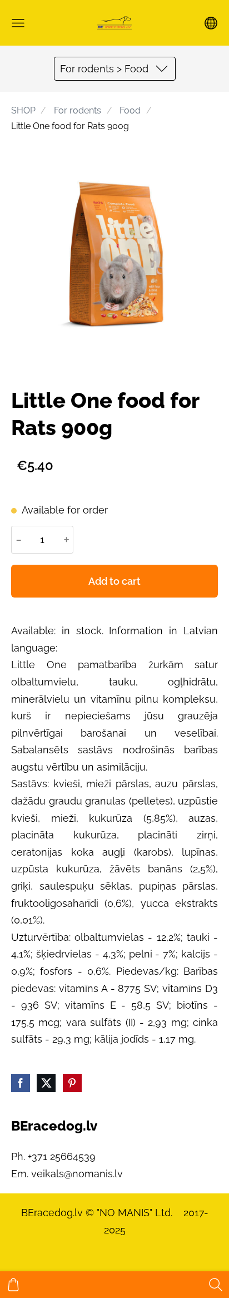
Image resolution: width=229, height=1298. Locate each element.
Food (130, 110)
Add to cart (114, 581)
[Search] (215, 1284)
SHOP (23, 110)
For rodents (77, 110)
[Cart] (13, 1284)
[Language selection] (211, 23)
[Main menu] (18, 23)
